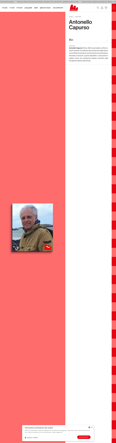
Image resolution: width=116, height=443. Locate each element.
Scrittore (78, 16)
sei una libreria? (58, 8)
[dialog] (58, 433)
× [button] (92, 427)
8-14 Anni (19, 8)
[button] (31, 438)
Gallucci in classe (45, 8)
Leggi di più (59, 432)
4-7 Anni (12, 8)
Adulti (36, 8)
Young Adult (28, 8)
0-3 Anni (4, 8)
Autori (71, 16)
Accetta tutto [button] (83, 437)
